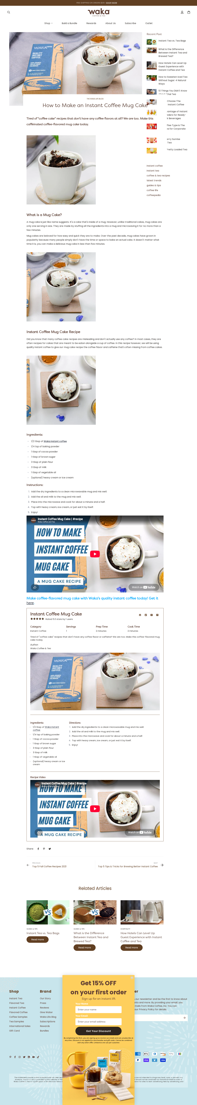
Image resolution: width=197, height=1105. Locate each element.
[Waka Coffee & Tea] (99, 12)
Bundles (44, 1030)
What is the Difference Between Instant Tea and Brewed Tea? (91, 937)
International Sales (19, 1026)
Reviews (44, 1007)
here (30, 603)
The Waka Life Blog (95, 99)
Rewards (91, 23)
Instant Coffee (17, 1007)
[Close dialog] (132, 977)
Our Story (45, 998)
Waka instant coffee (55, 441)
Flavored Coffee (18, 1012)
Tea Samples (16, 1021)
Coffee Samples (18, 1017)
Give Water (46, 1012)
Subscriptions (47, 1021)
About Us (110, 23)
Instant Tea (15, 998)
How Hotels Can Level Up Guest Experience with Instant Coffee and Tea (141, 937)
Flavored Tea (16, 1003)
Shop (47, 23)
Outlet (149, 23)
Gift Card (14, 1030)
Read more (37, 939)
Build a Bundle (69, 23)
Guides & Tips (32, 929)
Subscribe (130, 23)
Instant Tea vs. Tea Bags (43, 933)
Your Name (81, 1004)
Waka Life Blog (48, 1017)
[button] (98, 1031)
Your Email (81, 1016)
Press (43, 1003)
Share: (30, 848)
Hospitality (125, 929)
